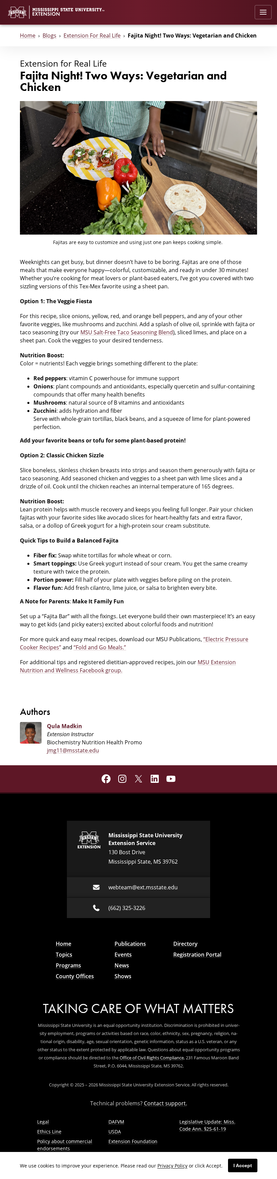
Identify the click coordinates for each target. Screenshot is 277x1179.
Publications (130, 943)
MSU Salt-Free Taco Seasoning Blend (126, 332)
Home (27, 35)
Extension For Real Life (92, 35)
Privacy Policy (172, 1165)
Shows (123, 976)
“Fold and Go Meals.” (100, 647)
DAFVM (116, 1121)
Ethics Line (49, 1131)
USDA (114, 1131)
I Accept (242, 1165)
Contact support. (165, 1103)
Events (123, 954)
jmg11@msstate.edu (73, 750)
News (122, 965)
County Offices (75, 976)
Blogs (49, 35)
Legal (43, 1121)
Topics (64, 954)
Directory (185, 943)
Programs (68, 965)
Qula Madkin (64, 726)
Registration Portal (197, 954)
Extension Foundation (132, 1141)
